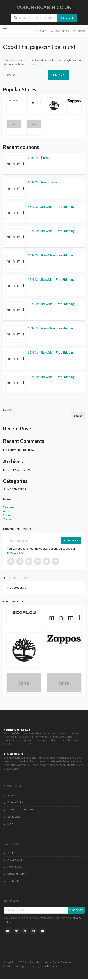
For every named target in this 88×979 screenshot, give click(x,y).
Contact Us (13, 816)
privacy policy (15, 552)
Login (80, 31)
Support (12, 852)
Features (8, 507)
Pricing (7, 515)
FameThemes (48, 966)
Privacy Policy (15, 802)
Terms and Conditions (20, 809)
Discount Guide (16, 874)
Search (67, 17)
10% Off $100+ (39, 158)
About (7, 511)
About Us (12, 795)
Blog (10, 824)
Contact (8, 519)
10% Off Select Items (43, 182)
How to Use (14, 866)
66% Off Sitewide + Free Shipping (51, 206)
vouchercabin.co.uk (44, 7)
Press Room (14, 859)
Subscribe (71, 540)
